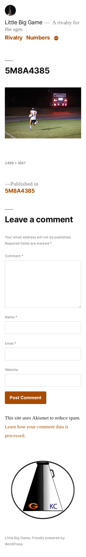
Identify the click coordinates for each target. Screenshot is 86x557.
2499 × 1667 (15, 163)
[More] (56, 38)
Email (10, 343)
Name (11, 317)
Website (11, 370)
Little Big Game (23, 22)
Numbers (38, 37)
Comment (14, 256)
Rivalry (14, 37)
